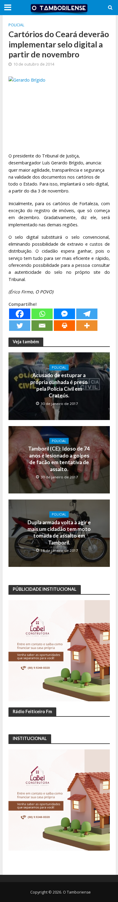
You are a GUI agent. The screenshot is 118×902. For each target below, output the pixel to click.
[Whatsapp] (42, 314)
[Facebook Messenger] (64, 314)
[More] (86, 325)
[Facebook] (19, 314)
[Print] (64, 325)
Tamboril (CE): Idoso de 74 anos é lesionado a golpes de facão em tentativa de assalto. (59, 458)
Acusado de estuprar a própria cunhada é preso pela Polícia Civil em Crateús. (59, 385)
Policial (16, 24)
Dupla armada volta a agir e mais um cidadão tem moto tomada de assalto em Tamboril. (59, 532)
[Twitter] (19, 325)
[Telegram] (86, 314)
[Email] (42, 325)
